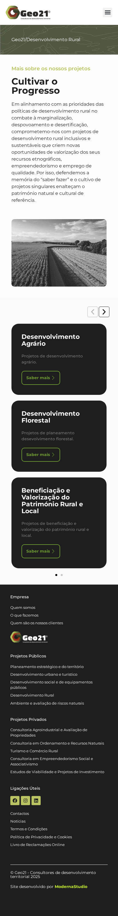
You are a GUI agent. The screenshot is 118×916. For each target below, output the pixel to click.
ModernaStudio (71, 886)
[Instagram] (25, 800)
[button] (107, 12)
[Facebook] (14, 800)
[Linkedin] (36, 800)
